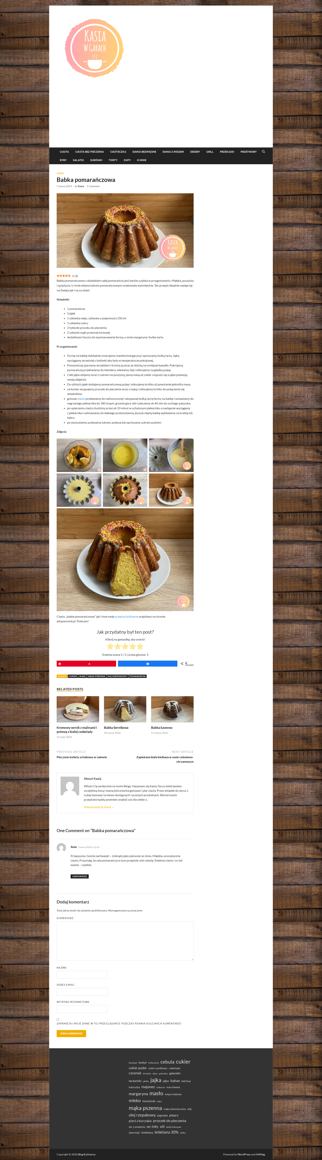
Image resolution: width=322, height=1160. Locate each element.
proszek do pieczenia (169, 1120)
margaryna (138, 1093)
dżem (155, 1073)
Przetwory (249, 151)
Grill (210, 151)
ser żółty (152, 1127)
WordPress (244, 1154)
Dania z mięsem (173, 151)
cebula (167, 1061)
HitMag (260, 1154)
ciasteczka (118, 151)
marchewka (173, 1087)
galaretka (163, 1073)
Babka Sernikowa (116, 728)
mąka (159, 1101)
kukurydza (134, 1087)
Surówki (96, 160)
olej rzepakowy (117, 676)
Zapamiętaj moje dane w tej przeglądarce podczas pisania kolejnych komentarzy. (119, 1023)
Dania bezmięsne (144, 151)
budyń (143, 1062)
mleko (135, 1100)
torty (113, 160)
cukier (73, 676)
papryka (162, 1115)
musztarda (148, 1101)
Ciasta (64, 151)
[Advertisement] (161, 119)
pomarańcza (137, 676)
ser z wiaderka (137, 1126)
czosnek (135, 1073)
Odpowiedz (79, 876)
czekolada (174, 1068)
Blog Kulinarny (86, 1154)
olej (189, 1108)
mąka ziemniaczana (175, 1108)
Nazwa (62, 967)
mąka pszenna (96, 676)
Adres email (66, 984)
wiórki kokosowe (173, 1127)
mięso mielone (173, 1094)
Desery (195, 151)
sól (162, 1126)
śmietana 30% (166, 1132)
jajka (82, 676)
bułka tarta (153, 1062)
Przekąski (227, 151)
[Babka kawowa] (172, 710)
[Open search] (263, 151)
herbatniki (135, 1081)
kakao (175, 1080)
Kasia (81, 186)
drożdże (147, 1073)
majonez (148, 1086)
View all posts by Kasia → (99, 807)
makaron (160, 1087)
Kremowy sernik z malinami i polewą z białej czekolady (77, 730)
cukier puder (138, 1068)
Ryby (63, 160)
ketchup (186, 1081)
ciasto (81, 398)
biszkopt (133, 1063)
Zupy (127, 160)
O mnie (141, 160)
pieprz (173, 1115)
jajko (166, 1081)
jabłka (146, 1081)
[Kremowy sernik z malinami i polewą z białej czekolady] (78, 710)
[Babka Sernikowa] (125, 710)
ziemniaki (134, 1132)
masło (156, 1093)
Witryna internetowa (73, 1001)
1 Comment (93, 186)
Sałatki (78, 160)
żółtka (183, 1133)
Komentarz (66, 918)
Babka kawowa (161, 728)
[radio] (110, 647)
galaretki (174, 1073)
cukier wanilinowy (157, 1068)
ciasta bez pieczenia (89, 151)
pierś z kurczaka (140, 1121)
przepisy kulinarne (126, 616)
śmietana (147, 1132)
